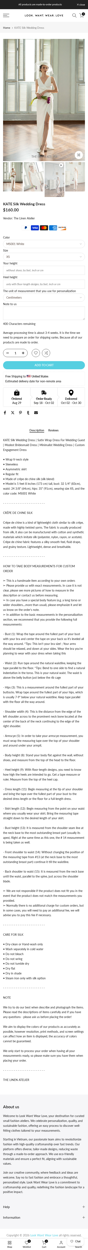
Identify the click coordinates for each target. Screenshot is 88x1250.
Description (36, 430)
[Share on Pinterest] (20, 412)
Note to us (10, 304)
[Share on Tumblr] (28, 412)
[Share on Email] (36, 412)
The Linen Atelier (24, 218)
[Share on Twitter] (13, 412)
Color (6, 237)
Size (5, 250)
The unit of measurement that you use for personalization (39, 291)
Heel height (10, 277)
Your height (10, 263)
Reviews (53, 430)
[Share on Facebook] (5, 412)
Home (6, 27)
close (82, 4)
